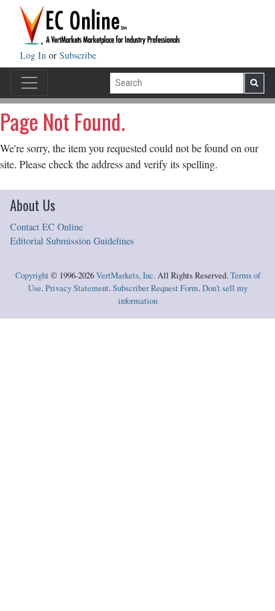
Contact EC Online (46, 226)
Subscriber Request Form (155, 288)
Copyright (32, 275)
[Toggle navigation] (29, 82)
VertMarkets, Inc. (126, 275)
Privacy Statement (77, 288)
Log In (34, 55)
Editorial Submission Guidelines (72, 240)
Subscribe (77, 55)
